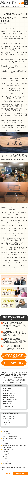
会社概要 (5, 458)
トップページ (6, 431)
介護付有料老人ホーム (8, 416)
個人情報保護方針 (7, 463)
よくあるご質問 (6, 454)
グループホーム (6, 422)
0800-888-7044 (14, 355)
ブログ (7, 6)
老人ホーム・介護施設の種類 (10, 436)
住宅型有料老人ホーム (8, 418)
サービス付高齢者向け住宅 (9, 420)
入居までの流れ (6, 433)
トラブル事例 (6, 443)
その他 (4, 424)
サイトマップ (6, 461)
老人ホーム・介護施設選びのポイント (12, 438)
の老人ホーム (9, 388)
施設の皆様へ (6, 451)
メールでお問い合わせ (15, 363)
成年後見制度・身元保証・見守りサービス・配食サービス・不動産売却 (15, 446)
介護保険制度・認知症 (8, 449)
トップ (2, 6)
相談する (8, 473)
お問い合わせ (6, 456)
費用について (6, 440)
